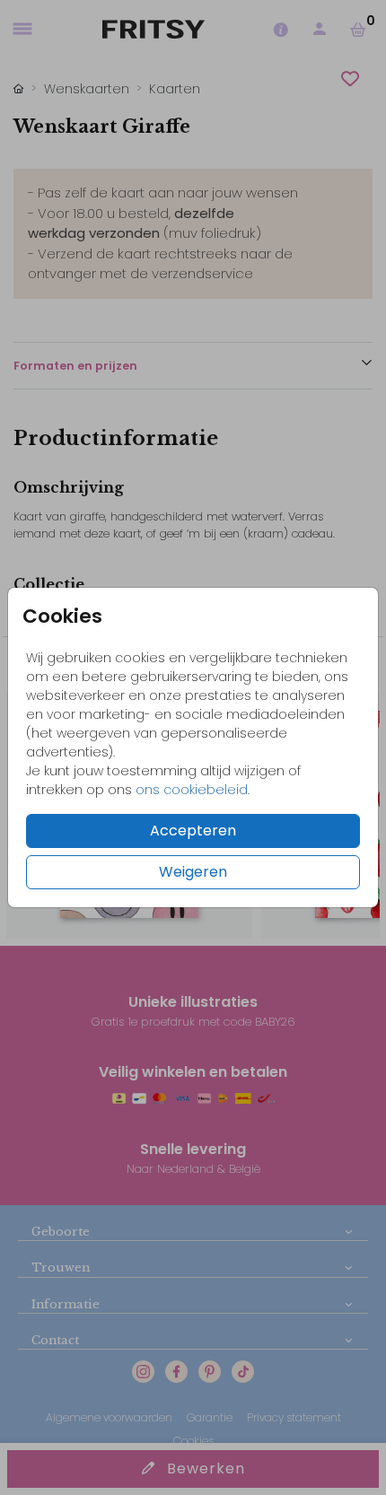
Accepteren (193, 830)
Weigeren (193, 871)
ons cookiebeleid (192, 790)
